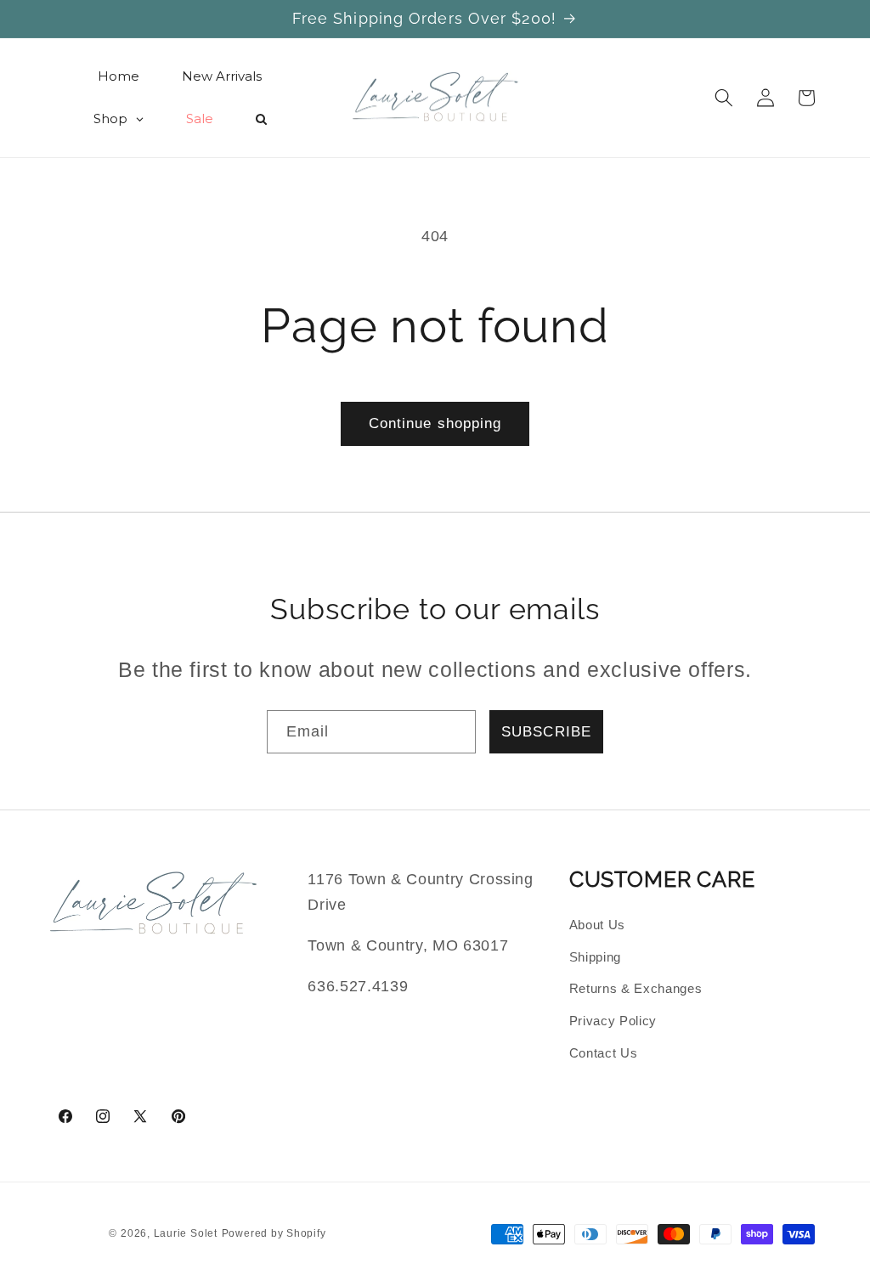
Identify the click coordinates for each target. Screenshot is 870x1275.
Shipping (595, 957)
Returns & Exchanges (636, 988)
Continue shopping (435, 423)
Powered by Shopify (274, 1233)
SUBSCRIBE (546, 731)
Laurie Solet (186, 1233)
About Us (597, 924)
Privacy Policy (613, 1020)
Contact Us (603, 1053)
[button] (723, 97)
